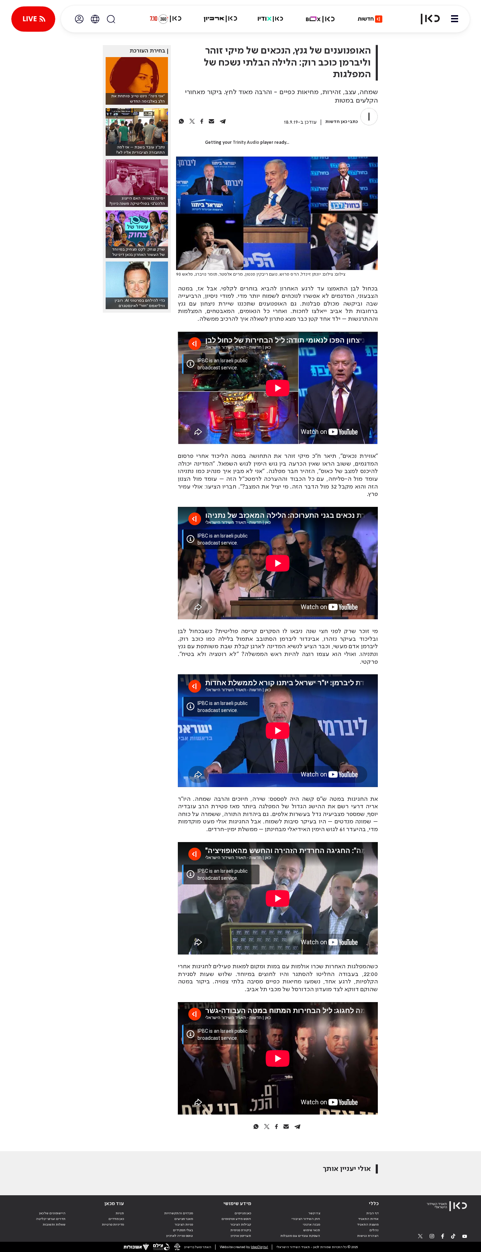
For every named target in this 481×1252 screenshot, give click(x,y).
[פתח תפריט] (454, 19)
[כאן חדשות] (370, 19)
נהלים (374, 1230)
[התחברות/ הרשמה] (79, 19)
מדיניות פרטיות (113, 1224)
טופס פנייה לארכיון (179, 1236)
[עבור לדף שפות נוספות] (95, 19)
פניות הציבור (184, 1224)
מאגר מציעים (183, 1219)
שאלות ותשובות (54, 1224)
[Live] (33, 19)
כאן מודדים (116, 1219)
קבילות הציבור (240, 1224)
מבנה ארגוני (311, 1224)
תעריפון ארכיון (241, 1236)
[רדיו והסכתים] (270, 19)
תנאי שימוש (311, 1230)
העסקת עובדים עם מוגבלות (300, 1236)
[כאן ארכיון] (220, 19)
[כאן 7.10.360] (165, 19)
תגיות (119, 1213)
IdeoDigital (259, 1247)
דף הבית (372, 1213)
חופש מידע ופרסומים (236, 1219)
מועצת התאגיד (368, 1224)
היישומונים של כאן (52, 1213)
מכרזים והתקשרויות (178, 1213)
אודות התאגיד (368, 1219)
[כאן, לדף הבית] (426, 19)
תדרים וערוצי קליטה (50, 1219)
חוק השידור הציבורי (306, 1219)
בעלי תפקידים (183, 1230)
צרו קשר (314, 1213)
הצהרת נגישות (368, 1236)
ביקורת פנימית (240, 1230)
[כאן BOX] (320, 19)
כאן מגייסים (243, 1213)
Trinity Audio (246, 143)
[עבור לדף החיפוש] (111, 19)
